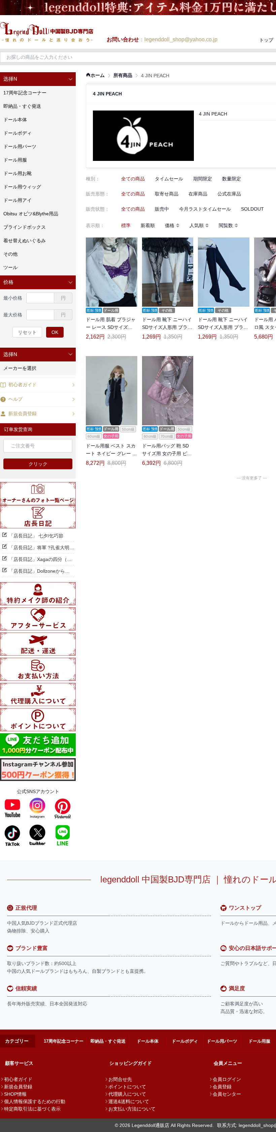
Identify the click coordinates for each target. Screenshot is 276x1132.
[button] (38, 79)
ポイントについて (127, 1086)
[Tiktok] (12, 835)
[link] (95, 75)
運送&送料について (128, 1101)
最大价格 (12, 314)
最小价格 (12, 298)
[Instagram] (37, 808)
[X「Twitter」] (37, 835)
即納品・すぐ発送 (108, 1041)
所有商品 (122, 75)
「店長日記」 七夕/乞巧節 (36, 535)
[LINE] (62, 835)
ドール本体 (148, 1041)
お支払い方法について (132, 1109)
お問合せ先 (120, 1079)
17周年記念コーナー (63, 1041)
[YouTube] (12, 808)
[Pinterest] (62, 808)
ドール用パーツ (222, 1041)
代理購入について (127, 1094)
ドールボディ (185, 1041)
